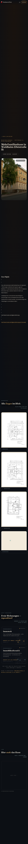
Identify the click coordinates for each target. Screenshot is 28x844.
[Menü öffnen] (19, 2)
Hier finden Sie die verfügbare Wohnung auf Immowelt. (13, 322)
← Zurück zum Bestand (6, 136)
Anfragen (24, 2)
